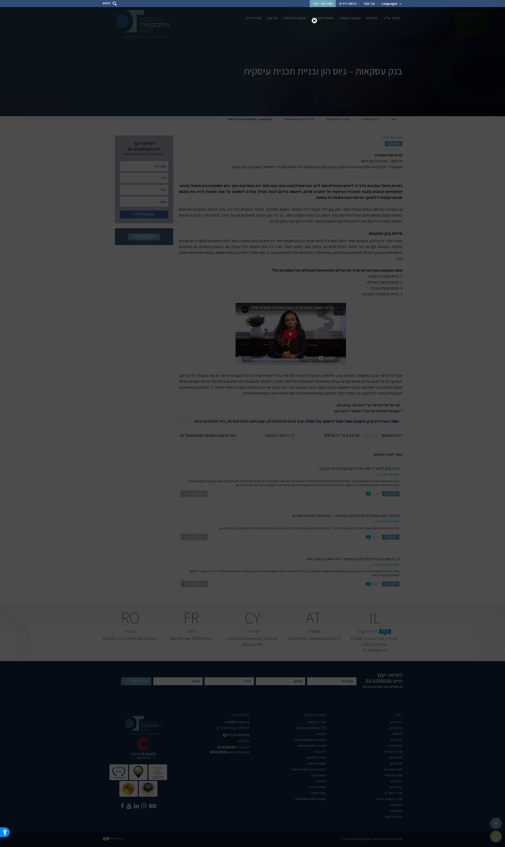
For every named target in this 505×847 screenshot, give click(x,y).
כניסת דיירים (347, 3)
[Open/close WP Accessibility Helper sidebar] (5, 832)
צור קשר (369, 3)
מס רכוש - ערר (323, 3)
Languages (389, 3)
